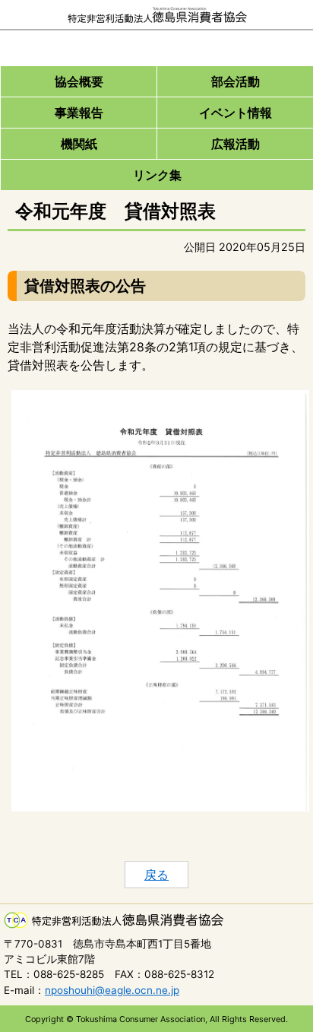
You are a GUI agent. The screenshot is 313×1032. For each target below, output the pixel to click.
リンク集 (157, 175)
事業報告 (79, 112)
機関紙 (79, 143)
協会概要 (79, 81)
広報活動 (235, 143)
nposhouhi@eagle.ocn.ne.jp (112, 990)
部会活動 (235, 81)
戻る (156, 874)
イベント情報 (235, 112)
